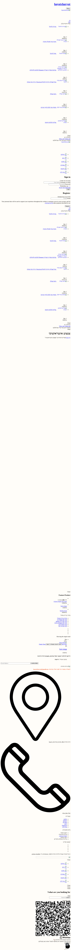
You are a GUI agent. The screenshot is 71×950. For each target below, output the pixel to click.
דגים (66, 824)
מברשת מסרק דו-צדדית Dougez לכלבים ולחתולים (43, 70)
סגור (69, 22)
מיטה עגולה (53, 94)
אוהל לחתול (53, 53)
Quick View (42, 644)
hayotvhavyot (62, 4)
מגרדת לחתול (52, 26)
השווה (47, 644)
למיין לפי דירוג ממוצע (61, 621)
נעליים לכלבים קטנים (50, 122)
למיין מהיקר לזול (62, 626)
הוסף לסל (64, 644)
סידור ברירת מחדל (62, 618)
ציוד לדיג (64, 827)
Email (68, 198)
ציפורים (65, 822)
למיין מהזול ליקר (62, 624)
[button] (35, 20)
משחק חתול (64, 606)
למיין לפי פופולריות (62, 620)
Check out (67, 139)
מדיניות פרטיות (49, 203)
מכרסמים (64, 825)
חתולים (65, 821)
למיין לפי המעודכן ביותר (60, 623)
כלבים (65, 819)
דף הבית (68, 337)
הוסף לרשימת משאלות (55, 644)
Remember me (64, 186)
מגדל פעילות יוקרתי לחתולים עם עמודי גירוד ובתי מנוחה (41, 82)
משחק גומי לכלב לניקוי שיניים (48, 107)
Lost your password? (64, 187)
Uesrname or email (65, 182)
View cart (61, 139)
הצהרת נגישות (63, 836)
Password (67, 184)
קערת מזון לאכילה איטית (49, 41)
